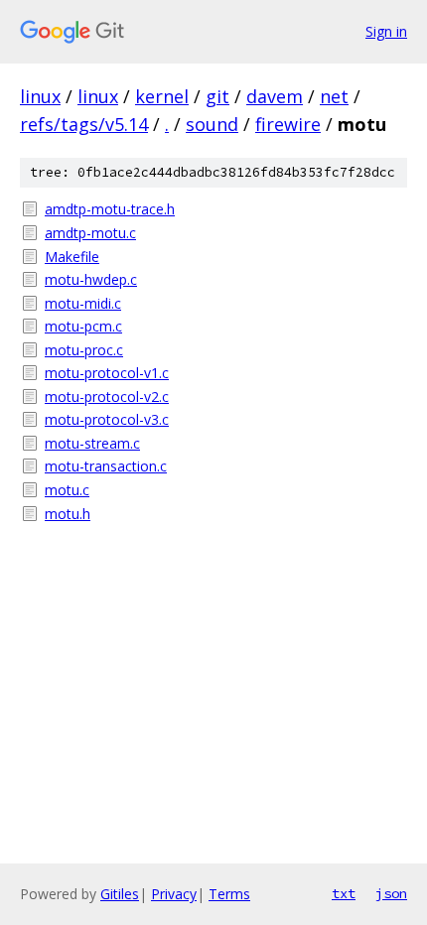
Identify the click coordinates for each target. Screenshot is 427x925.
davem (274, 96)
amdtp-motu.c (90, 232)
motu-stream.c (92, 443)
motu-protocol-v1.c (107, 372)
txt (344, 893)
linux (40, 96)
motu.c (67, 489)
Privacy (174, 893)
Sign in (386, 31)
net (334, 96)
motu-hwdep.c (91, 279)
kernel (162, 96)
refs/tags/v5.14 (84, 124)
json (391, 893)
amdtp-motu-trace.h (110, 208)
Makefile (72, 256)
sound (212, 124)
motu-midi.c (83, 303)
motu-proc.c (84, 349)
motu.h (67, 513)
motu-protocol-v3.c (107, 419)
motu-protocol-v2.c (107, 396)
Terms (229, 893)
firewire (288, 124)
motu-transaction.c (106, 466)
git (217, 96)
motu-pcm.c (83, 326)
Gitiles (119, 893)
